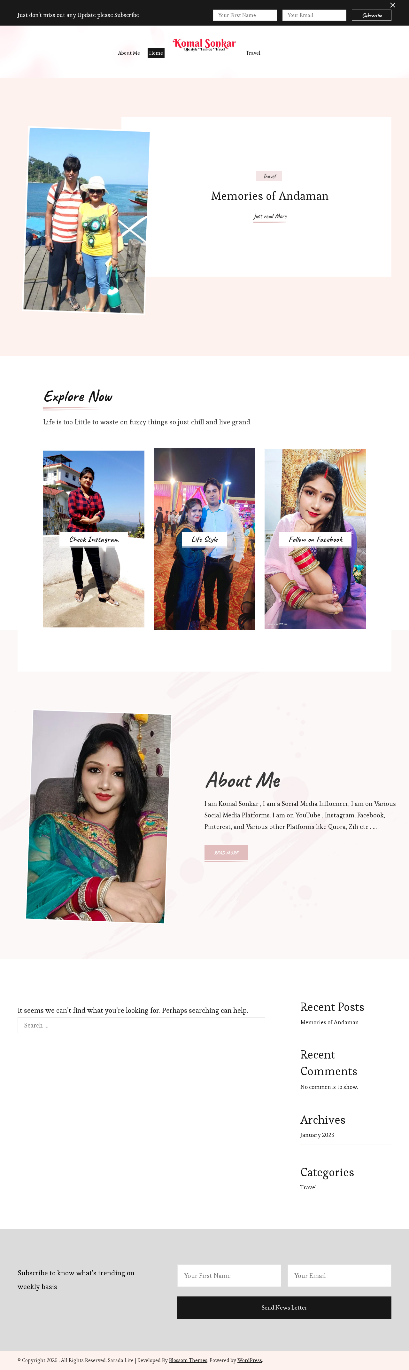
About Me (129, 53)
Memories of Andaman (270, 196)
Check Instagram (94, 539)
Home (156, 53)
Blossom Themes (188, 1360)
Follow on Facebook (315, 539)
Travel (253, 53)
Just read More (269, 216)
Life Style (204, 539)
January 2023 (317, 1134)
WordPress (249, 1360)
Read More (226, 852)
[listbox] (204, 217)
